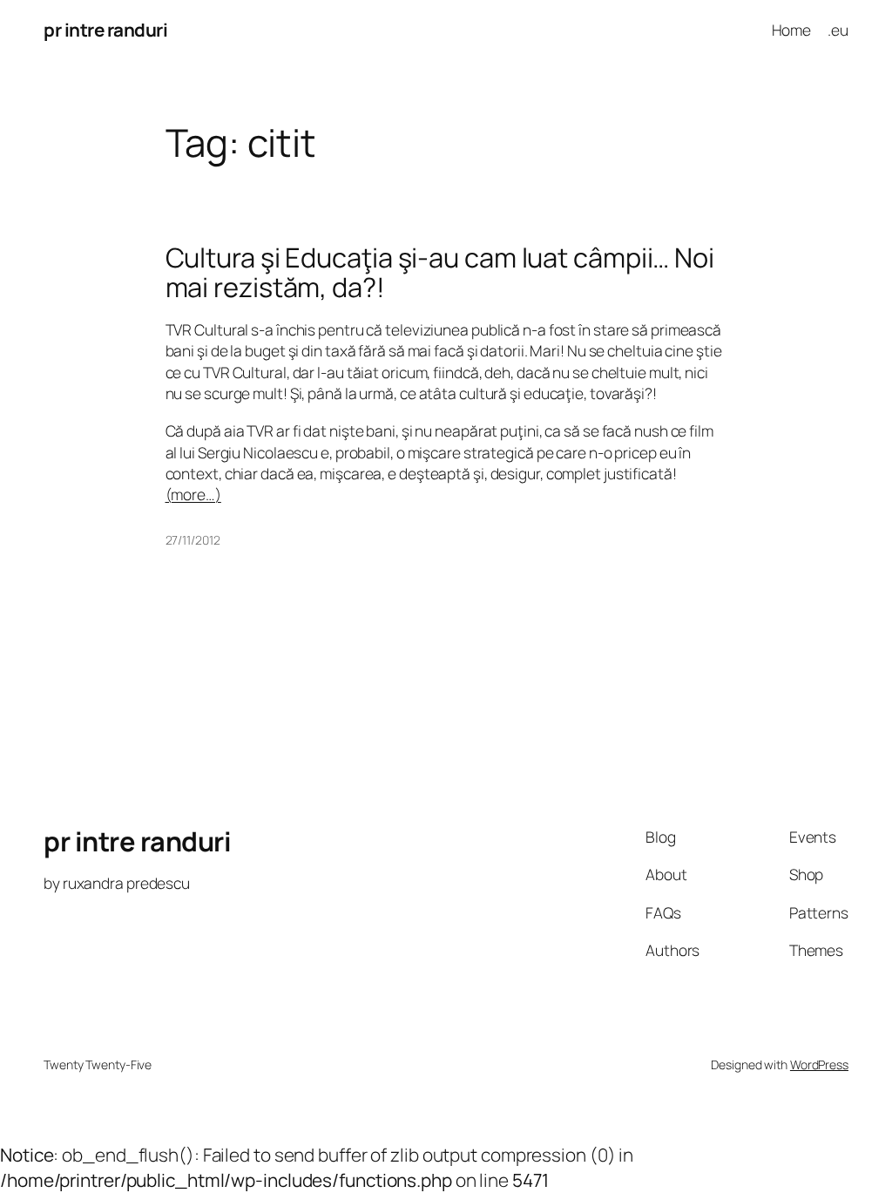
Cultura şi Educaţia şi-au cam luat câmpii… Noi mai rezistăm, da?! (440, 272)
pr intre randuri (105, 29)
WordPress (819, 1064)
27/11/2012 (193, 540)
